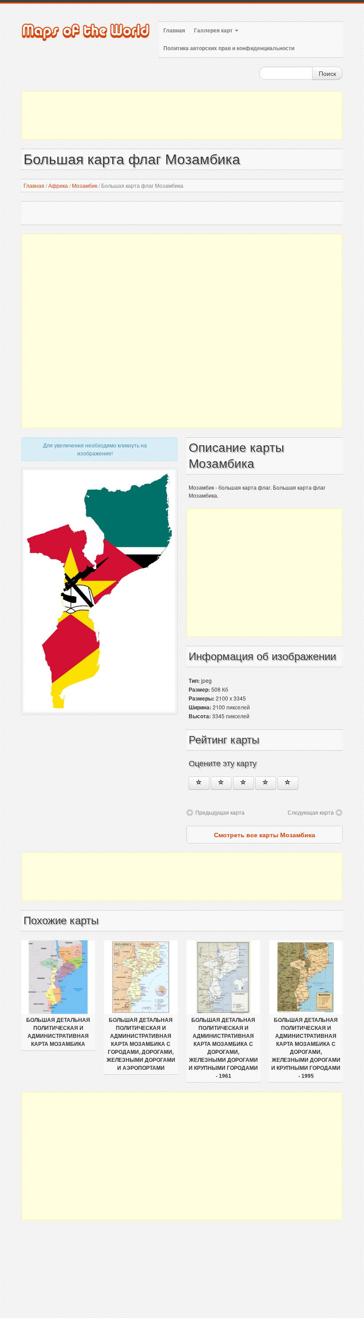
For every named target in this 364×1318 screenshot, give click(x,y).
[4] (265, 783)
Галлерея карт (214, 31)
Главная (174, 31)
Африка (58, 185)
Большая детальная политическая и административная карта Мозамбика (58, 1032)
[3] (243, 783)
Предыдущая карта (220, 812)
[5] (287, 783)
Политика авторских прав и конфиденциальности (228, 48)
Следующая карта (311, 812)
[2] (221, 783)
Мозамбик (84, 185)
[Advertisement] (182, 115)
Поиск (327, 73)
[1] (199, 783)
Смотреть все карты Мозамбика (264, 834)
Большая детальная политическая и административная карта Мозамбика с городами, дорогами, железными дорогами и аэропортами (141, 1044)
